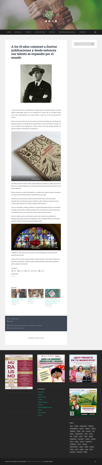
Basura (71, 433)
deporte (91, 436)
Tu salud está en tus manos (16, 328)
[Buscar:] (84, 44)
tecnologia (72, 452)
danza (85, 436)
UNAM (85, 452)
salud (86, 449)
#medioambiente (74, 428)
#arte (71, 426)
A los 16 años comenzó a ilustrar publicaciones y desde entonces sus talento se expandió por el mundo (34, 52)
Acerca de (18, 32)
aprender (88, 431)
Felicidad (93, 439)
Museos (92, 446)
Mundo (86, 446)
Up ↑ (95, 461)
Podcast (28, 32)
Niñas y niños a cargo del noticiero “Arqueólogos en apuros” (25, 325)
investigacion (73, 444)
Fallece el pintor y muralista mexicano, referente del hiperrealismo (17, 300)
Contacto (82, 32)
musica (71, 449)
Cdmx (86, 433)
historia (82, 441)
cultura (80, 436)
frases (71, 441)
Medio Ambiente (42, 402)
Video (40, 415)
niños (76, 449)
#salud (78, 431)
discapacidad (73, 439)
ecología (87, 439)
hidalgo (76, 441)
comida (75, 436)
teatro (91, 449)
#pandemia (72, 431)
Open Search (95, 32)
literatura (85, 444)
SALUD (40, 410)
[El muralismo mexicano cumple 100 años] (36, 293)
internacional (88, 441)
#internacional (83, 426)
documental (80, 439)
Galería (40, 399)
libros (79, 444)
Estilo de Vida (40, 32)
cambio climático (79, 433)
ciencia (91, 433)
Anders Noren (48, 461)
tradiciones (79, 452)
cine (71, 436)
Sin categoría (42, 412)
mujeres (81, 446)
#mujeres (87, 428)
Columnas (41, 392)
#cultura (76, 426)
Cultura (52, 32)
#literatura (91, 426)
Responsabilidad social (67, 32)
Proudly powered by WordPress (15, 461)
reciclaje (81, 449)
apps (83, 431)
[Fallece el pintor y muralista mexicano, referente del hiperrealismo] (19, 293)
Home (9, 32)
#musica (93, 428)
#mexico (81, 428)
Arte (93, 431)
